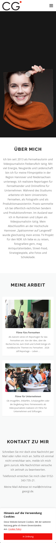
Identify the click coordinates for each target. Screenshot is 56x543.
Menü (51, 5)
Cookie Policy (14, 529)
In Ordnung (28, 536)
